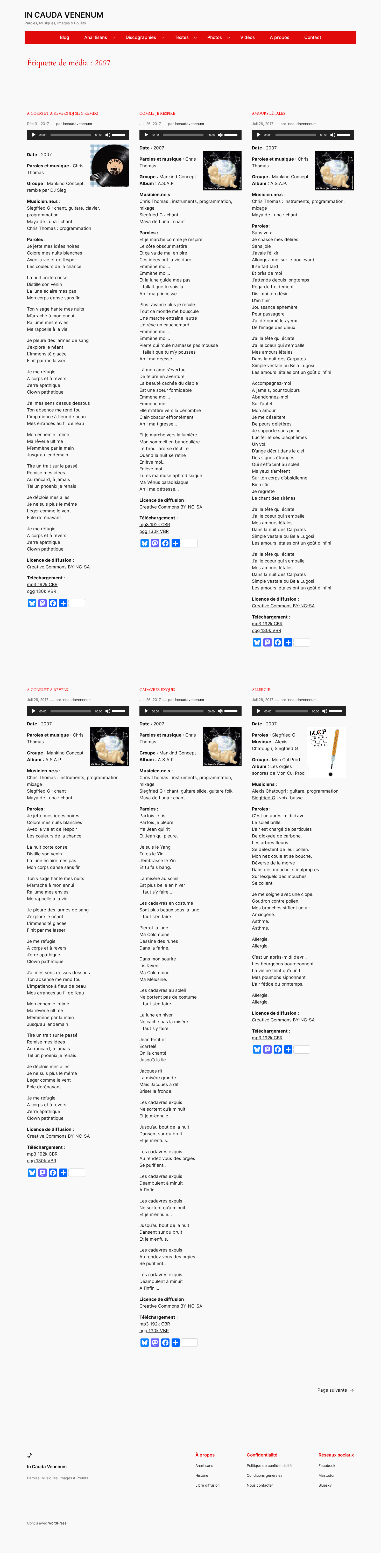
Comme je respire (157, 113)
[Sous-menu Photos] (228, 37)
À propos (205, 1455)
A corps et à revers (47, 690)
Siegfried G (38, 208)
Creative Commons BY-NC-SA (58, 566)
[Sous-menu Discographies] (162, 37)
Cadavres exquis (157, 690)
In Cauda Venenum (64, 14)
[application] (78, 135)
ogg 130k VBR (41, 591)
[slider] (119, 134)
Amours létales (268, 113)
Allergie (261, 690)
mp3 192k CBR (42, 584)
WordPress (57, 1523)
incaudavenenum (77, 123)
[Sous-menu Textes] (195, 37)
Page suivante (336, 1390)
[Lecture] (33, 135)
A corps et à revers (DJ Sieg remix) (62, 113)
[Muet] (107, 135)
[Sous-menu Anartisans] (113, 37)
